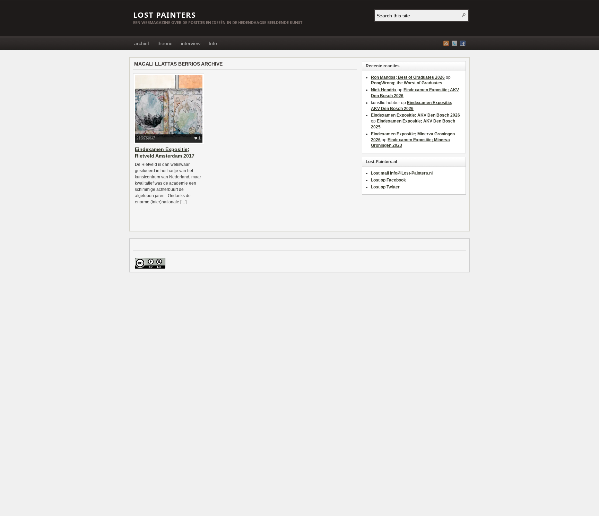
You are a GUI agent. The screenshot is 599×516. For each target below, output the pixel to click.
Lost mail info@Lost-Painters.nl (402, 173)
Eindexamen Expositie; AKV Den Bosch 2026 (415, 115)
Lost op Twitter (385, 187)
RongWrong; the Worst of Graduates (406, 83)
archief (141, 43)
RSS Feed (446, 43)
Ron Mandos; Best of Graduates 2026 (408, 77)
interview (190, 43)
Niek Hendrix (384, 89)
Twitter (454, 43)
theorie (165, 43)
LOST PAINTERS (164, 14)
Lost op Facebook (388, 180)
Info (213, 43)
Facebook (463, 43)
